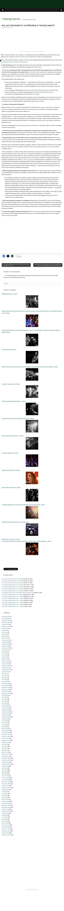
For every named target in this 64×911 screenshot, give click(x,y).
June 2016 (4, 770)
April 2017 (4, 750)
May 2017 (4, 748)
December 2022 (6, 644)
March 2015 (5, 799)
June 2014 (4, 817)
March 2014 (5, 823)
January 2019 (5, 709)
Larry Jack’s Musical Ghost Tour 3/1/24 (12, 579)
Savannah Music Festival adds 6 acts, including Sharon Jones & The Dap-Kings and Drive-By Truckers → (47, 265)
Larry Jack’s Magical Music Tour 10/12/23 (13, 590)
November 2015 (6, 783)
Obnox (34, 94)
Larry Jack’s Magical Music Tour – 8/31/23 (13, 598)
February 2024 (6, 616)
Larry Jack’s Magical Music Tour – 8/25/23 (13, 600)
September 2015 (6, 787)
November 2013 (6, 831)
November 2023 (6, 622)
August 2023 (5, 628)
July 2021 (4, 673)
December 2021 (6, 665)
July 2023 (4, 630)
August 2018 (5, 719)
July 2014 (4, 815)
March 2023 (5, 638)
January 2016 (5, 779)
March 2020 (5, 681)
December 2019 (6, 687)
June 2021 (4, 675)
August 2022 (5, 650)
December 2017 (6, 734)
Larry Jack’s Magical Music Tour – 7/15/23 (13, 606)
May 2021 (4, 677)
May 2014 (4, 819)
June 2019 (4, 699)
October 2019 (5, 691)
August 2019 (5, 695)
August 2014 (5, 813)
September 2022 (6, 648)
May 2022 (4, 656)
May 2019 (4, 701)
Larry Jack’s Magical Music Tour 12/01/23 (13, 584)
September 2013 (6, 835)
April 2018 (4, 726)
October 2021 (5, 667)
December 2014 (6, 805)
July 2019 (4, 697)
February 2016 (6, 778)
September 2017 (6, 740)
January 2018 (5, 732)
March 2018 (5, 728)
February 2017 (6, 754)
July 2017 (4, 744)
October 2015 (5, 785)
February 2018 (6, 730)
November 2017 (6, 736)
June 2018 (4, 722)
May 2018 (4, 724)
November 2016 (6, 760)
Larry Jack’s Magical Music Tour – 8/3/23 (12, 604)
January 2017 (5, 756)
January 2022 (5, 663)
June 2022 (4, 654)
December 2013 (6, 829)
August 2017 (5, 742)
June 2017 (4, 746)
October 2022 (5, 646)
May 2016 (4, 772)
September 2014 (6, 811)
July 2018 (4, 721)
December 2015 (6, 781)
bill (3, 27)
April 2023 (4, 636)
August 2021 (5, 671)
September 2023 (6, 626)
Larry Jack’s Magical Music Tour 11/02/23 (13, 586)
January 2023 (5, 642)
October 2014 (5, 809)
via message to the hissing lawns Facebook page (15, 61)
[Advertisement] (32, 3)
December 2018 (6, 711)
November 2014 (6, 807)
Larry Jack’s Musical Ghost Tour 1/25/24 (12, 581)
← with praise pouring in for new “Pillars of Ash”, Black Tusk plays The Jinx (16, 265)
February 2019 (6, 707)
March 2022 (5, 660)
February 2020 (6, 683)
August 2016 (5, 766)
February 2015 (6, 801)
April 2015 (4, 797)
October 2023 (5, 624)
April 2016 (4, 774)
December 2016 (6, 758)
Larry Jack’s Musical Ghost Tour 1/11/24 (12, 582)
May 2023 (4, 634)
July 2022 (4, 652)
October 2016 (5, 762)
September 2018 (6, 717)
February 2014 (6, 825)
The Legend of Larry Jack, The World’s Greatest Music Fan (17, 592)
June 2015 (4, 793)
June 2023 (4, 632)
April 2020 (4, 679)
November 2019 (6, 689)
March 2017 (5, 752)
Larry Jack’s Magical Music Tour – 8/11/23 (13, 602)
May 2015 (4, 795)
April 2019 (4, 703)
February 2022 (6, 662)
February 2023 (6, 640)
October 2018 (5, 715)
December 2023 (6, 620)
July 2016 (4, 768)
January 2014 (5, 827)
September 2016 (6, 764)
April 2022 (4, 658)
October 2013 (5, 833)
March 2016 (5, 776)
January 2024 (5, 618)
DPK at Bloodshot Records (46, 92)
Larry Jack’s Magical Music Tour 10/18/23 (13, 588)
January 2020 (5, 685)
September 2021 (6, 669)
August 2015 (5, 789)
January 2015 (5, 803)
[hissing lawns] (32, 16)
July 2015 (4, 791)
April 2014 (4, 821)
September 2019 (6, 693)
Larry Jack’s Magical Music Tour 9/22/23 (12, 594)
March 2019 (5, 705)
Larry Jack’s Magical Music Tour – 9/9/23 (12, 596)
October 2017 (5, 738)
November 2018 (6, 713)
